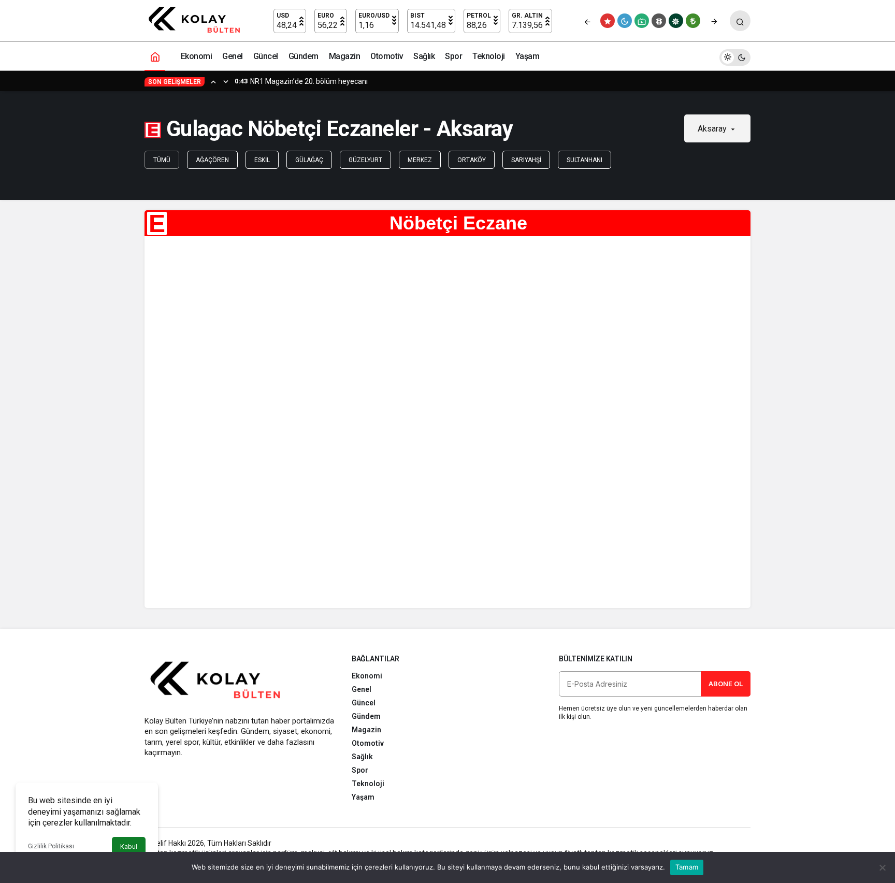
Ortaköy (471, 160)
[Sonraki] (714, 20)
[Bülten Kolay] (199, 20)
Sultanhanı (584, 160)
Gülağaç (309, 160)
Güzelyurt (365, 160)
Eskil (262, 160)
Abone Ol (726, 683)
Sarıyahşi (526, 160)
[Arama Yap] (740, 20)
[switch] (734, 56)
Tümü (161, 160)
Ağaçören (212, 160)
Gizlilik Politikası (51, 846)
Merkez (420, 160)
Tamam (686, 867)
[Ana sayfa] (155, 56)
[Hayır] (882, 867)
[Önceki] (587, 20)
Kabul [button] (128, 846)
